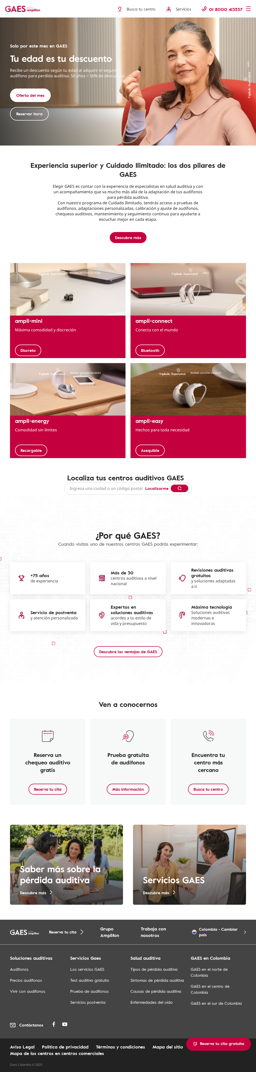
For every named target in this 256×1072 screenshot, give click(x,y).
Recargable (31, 450)
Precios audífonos (26, 980)
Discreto (28, 350)
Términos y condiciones (120, 1046)
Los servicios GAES (87, 969)
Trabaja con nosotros (153, 931)
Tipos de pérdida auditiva (154, 969)
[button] (218, 1044)
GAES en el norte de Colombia (209, 972)
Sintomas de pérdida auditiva (157, 980)
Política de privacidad (65, 1046)
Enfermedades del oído (151, 1002)
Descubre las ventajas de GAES (128, 652)
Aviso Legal (22, 1046)
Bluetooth (150, 350)
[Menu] (250, 9)
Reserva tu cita (48, 789)
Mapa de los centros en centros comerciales (57, 1053)
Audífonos (19, 969)
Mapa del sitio (167, 1046)
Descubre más (128, 238)
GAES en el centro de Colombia (210, 989)
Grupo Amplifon (109, 931)
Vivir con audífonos (27, 991)
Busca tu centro (208, 789)
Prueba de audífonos (89, 991)
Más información (128, 789)
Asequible (150, 450)
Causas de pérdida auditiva (155, 991)
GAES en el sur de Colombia (216, 1003)
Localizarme (156, 488)
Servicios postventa (88, 1002)
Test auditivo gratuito (89, 980)
